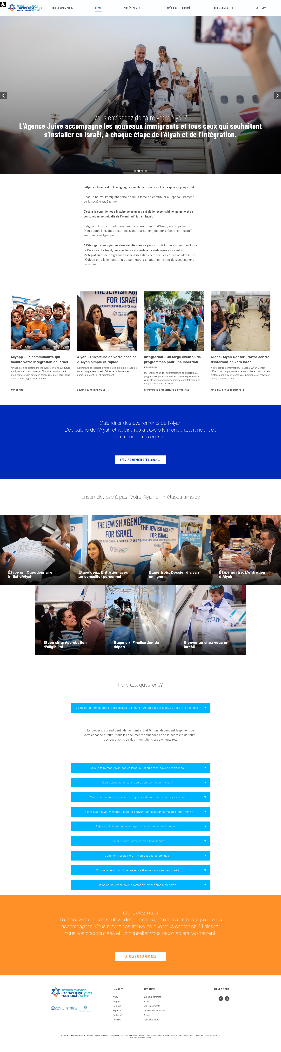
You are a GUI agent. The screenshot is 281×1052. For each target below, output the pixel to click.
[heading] (140, 782)
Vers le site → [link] (19, 390)
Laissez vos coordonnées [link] (140, 956)
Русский (117, 1020)
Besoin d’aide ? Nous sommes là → (229, 390)
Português (118, 1015)
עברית (115, 997)
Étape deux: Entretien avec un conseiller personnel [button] (103, 574)
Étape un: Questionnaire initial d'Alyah (30, 574)
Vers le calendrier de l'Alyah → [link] (140, 460)
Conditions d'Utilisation (211, 1035)
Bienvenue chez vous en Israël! (206, 644)
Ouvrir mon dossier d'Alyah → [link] (93, 390)
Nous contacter (151, 1020)
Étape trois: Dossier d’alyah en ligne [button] (174, 574)
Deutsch (117, 1006)
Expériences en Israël (154, 1011)
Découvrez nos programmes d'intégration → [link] (168, 390)
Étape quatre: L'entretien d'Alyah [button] (242, 574)
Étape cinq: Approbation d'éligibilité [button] (65, 644)
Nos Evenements (151, 1006)
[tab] (140, 708)
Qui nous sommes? (152, 997)
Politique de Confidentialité (192, 1035)
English (116, 1002)
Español (117, 1011)
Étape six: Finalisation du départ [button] (136, 644)
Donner (147, 1015)
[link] (40, 321)
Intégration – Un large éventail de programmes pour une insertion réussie (172, 362)
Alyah (146, 1002)
